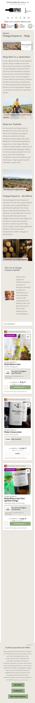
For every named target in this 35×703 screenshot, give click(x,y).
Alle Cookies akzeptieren (18, 696)
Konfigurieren (18, 691)
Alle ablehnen (18, 685)
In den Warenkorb (19, 387)
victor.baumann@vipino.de (17, 4)
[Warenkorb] (28, 18)
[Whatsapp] (24, 18)
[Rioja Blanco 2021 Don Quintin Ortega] (17, 481)
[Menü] (8, 18)
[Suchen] (12, 18)
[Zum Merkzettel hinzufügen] (28, 337)
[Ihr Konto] (20, 18)
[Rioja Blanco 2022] (17, 347)
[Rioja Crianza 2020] (17, 415)
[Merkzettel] (16, 18)
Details (17, 453)
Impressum (29, 644)
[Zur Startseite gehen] (13, 10)
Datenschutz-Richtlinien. (21, 680)
